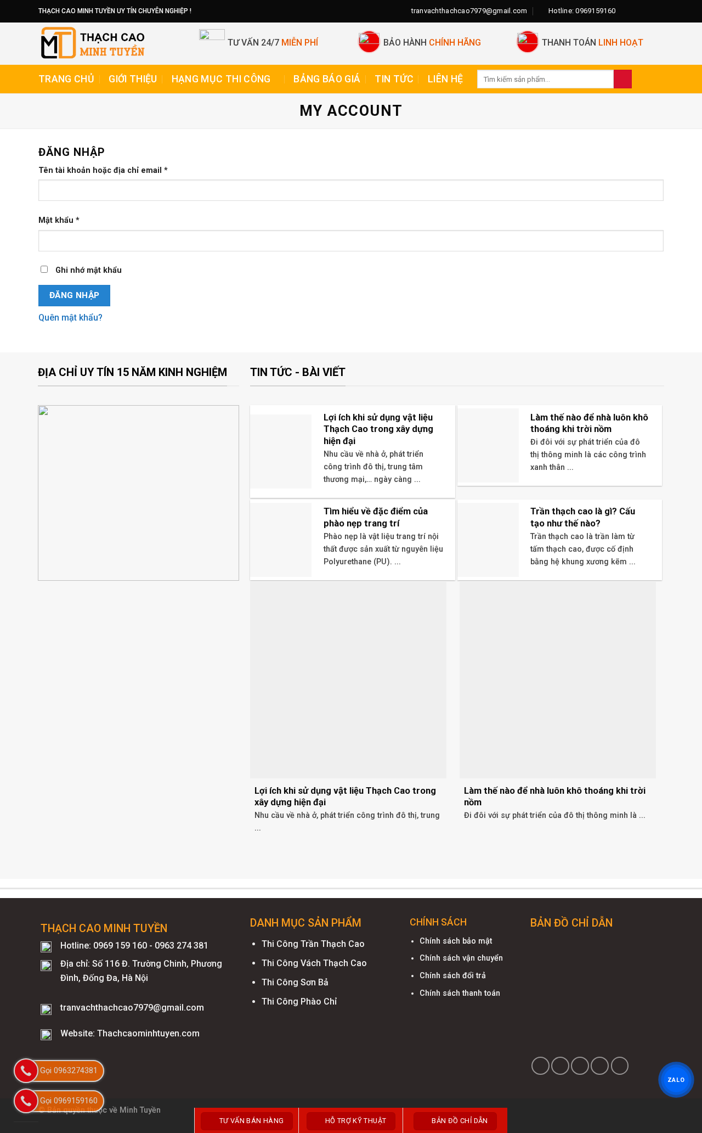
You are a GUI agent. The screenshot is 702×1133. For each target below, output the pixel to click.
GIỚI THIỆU (133, 79)
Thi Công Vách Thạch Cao (314, 963)
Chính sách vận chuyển (461, 958)
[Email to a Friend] (580, 1066)
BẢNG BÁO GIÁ (326, 79)
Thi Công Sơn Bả (295, 982)
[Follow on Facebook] (627, 11)
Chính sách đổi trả (453, 975)
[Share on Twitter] (560, 1066)
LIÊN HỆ (445, 79)
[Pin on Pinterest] (600, 1066)
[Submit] (623, 79)
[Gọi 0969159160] (26, 1101)
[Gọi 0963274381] (26, 1070)
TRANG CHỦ (66, 79)
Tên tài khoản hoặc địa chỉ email (103, 170)
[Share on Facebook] (540, 1066)
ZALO (676, 1080)
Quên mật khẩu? (70, 317)
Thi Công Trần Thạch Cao (313, 944)
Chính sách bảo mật (456, 941)
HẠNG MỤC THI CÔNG (221, 79)
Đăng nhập (74, 295)
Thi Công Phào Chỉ (299, 1001)
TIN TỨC (394, 79)
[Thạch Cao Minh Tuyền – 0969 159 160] (110, 44)
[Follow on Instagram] (637, 11)
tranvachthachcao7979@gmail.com (132, 1007)
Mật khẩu (59, 220)
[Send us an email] (658, 11)
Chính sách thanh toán (460, 993)
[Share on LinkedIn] (620, 1066)
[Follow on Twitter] (647, 11)
